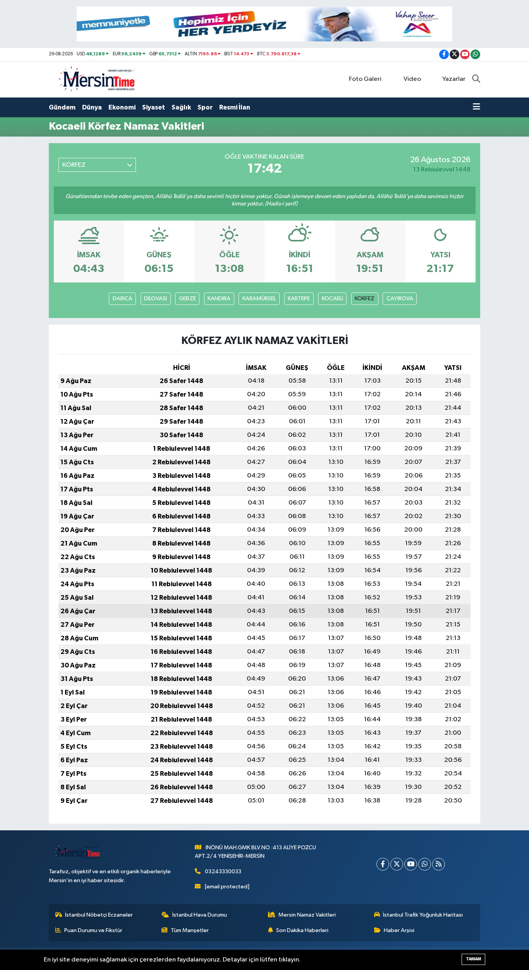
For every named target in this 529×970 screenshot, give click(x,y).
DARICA (122, 298)
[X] (396, 864)
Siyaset (153, 107)
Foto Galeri (365, 79)
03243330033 (223, 871)
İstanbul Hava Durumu (199, 915)
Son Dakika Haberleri (302, 930)
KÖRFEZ (364, 298)
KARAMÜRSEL (259, 298)
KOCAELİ (332, 298)
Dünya (92, 107)
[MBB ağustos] (264, 24)
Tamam (473, 959)
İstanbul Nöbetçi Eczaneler (99, 915)
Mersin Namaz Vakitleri (307, 915)
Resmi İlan (234, 107)
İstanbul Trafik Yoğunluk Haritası (423, 915)
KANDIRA (219, 298)
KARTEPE (299, 298)
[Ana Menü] (476, 108)
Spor (205, 107)
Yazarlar (453, 79)
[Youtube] (410, 864)
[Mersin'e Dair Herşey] (97, 79)
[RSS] (438, 864)
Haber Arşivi (399, 930)
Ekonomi (122, 107)
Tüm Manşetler (190, 930)
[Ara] (476, 79)
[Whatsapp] (424, 864)
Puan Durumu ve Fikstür (93, 930)
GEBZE (187, 298)
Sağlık (181, 107)
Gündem (62, 107)
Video (412, 79)
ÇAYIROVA (399, 298)
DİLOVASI (155, 298)
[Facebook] (382, 864)
